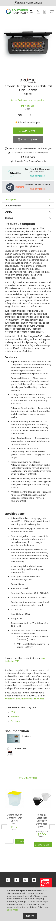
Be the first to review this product (28, 100)
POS (13, 712)
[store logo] (17, 12)
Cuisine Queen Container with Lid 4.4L (14, 817)
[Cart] (50, 11)
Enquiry (8, 211)
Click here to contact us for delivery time (30, 152)
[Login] (38, 12)
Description (11, 199)
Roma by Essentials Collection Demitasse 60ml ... (41, 820)
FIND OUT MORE (37, 176)
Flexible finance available (30, 3)
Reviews (9, 217)
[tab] (28, 199)
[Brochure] (18, 742)
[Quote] (44, 12)
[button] (26, 73)
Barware (15, 716)
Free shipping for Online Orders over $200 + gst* (30, 148)
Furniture (15, 721)
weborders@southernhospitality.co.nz (24, 698)
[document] (28, 904)
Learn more (12, 909)
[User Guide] (15, 754)
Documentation (13, 205)
